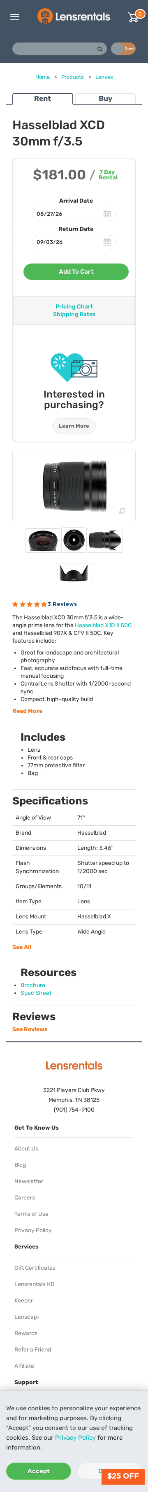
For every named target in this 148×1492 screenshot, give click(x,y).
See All (21, 947)
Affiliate (24, 1365)
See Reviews (30, 1029)
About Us (26, 1148)
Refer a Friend (32, 1349)
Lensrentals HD (34, 1284)
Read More (27, 711)
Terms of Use (31, 1214)
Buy (105, 98)
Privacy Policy (75, 1437)
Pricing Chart (74, 306)
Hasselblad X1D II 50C (103, 625)
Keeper (23, 1300)
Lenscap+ (27, 1316)
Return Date (75, 229)
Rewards (25, 1333)
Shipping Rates (74, 314)
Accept (39, 1471)
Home (42, 77)
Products (72, 77)
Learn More (74, 426)
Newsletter (28, 1181)
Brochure (33, 985)
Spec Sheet (36, 992)
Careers (24, 1197)
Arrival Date (76, 200)
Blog (20, 1164)
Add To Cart (76, 271)
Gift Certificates (35, 1267)
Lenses (104, 77)
